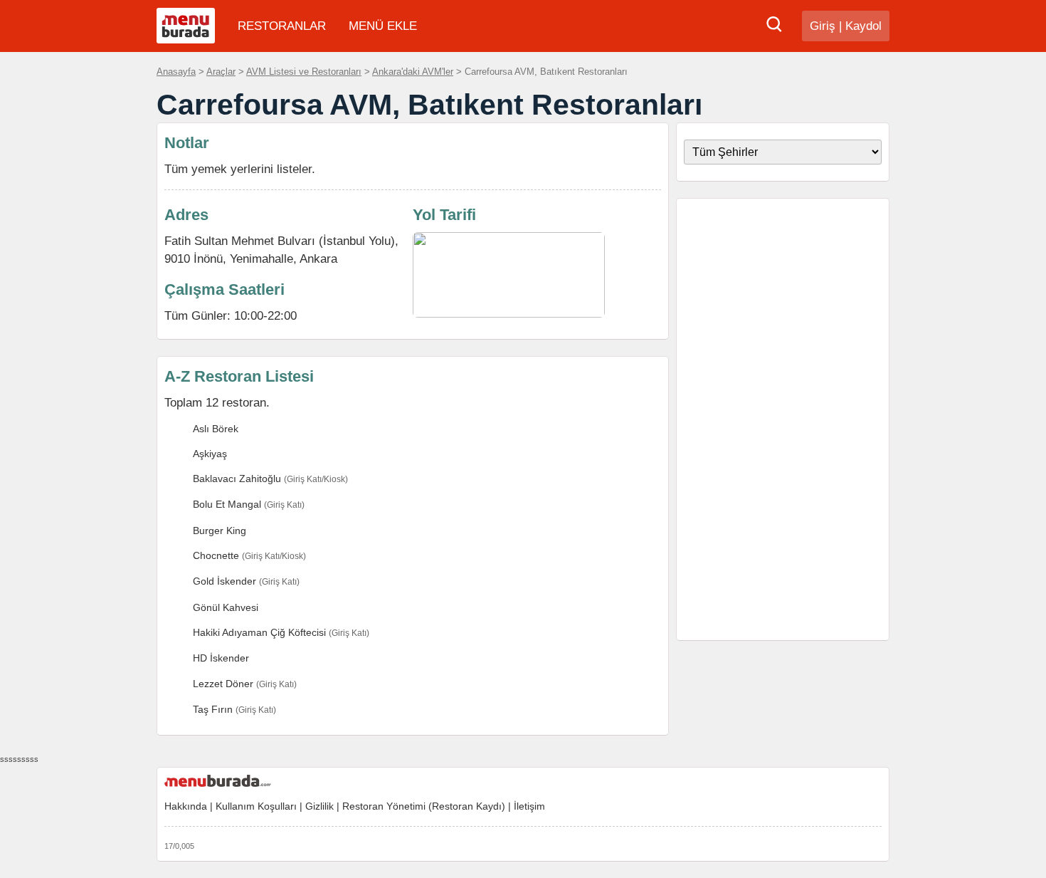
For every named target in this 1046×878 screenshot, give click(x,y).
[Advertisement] (783, 419)
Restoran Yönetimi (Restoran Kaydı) (423, 806)
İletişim (529, 806)
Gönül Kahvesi (225, 607)
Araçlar (221, 71)
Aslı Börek (215, 428)
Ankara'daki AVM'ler (412, 71)
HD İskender (221, 658)
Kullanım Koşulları (256, 806)
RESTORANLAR (282, 26)
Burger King (219, 530)
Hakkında (185, 806)
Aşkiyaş (210, 453)
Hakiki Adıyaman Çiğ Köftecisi (259, 632)
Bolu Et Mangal (227, 504)
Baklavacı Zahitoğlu (237, 478)
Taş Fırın (213, 709)
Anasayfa (176, 71)
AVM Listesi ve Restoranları (303, 71)
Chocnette (216, 555)
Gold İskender (224, 581)
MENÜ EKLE (383, 26)
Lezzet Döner (223, 683)
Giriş (822, 26)
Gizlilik (319, 806)
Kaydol (863, 26)
